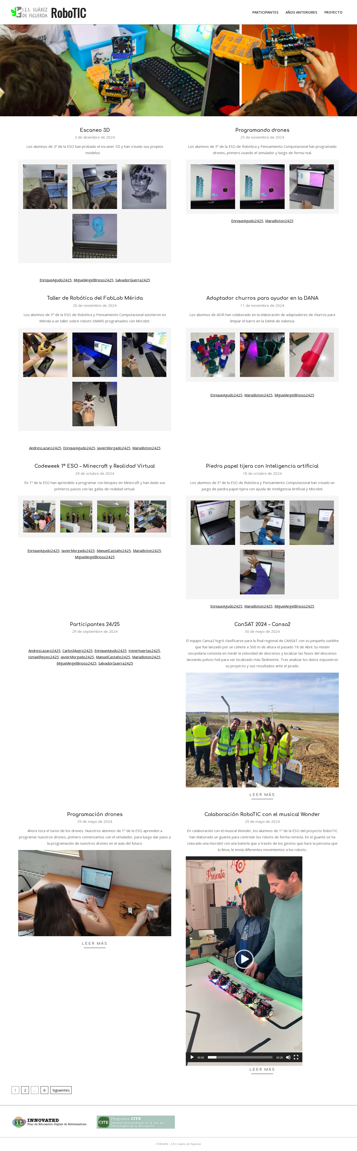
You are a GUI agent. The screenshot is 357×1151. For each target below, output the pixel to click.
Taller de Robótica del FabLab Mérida (95, 298)
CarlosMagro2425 (77, 650)
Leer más (262, 795)
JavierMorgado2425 (113, 447)
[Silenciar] (288, 1057)
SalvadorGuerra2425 (132, 279)
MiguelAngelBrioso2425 (93, 279)
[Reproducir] (192, 1057)
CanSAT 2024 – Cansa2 (262, 624)
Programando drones (262, 130)
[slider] (240, 1057)
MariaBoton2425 (279, 220)
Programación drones (95, 814)
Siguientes (61, 1090)
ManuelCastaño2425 (114, 550)
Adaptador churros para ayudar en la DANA (262, 298)
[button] (244, 959)
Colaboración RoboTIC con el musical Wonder (262, 814)
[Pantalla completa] (296, 1057)
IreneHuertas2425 (144, 650)
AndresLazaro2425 (45, 447)
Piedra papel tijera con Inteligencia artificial (262, 466)
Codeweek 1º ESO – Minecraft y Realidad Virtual (94, 466)
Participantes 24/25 (95, 624)
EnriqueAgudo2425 (56, 279)
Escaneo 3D (95, 130)
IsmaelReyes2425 (43, 656)
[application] (244, 959)
